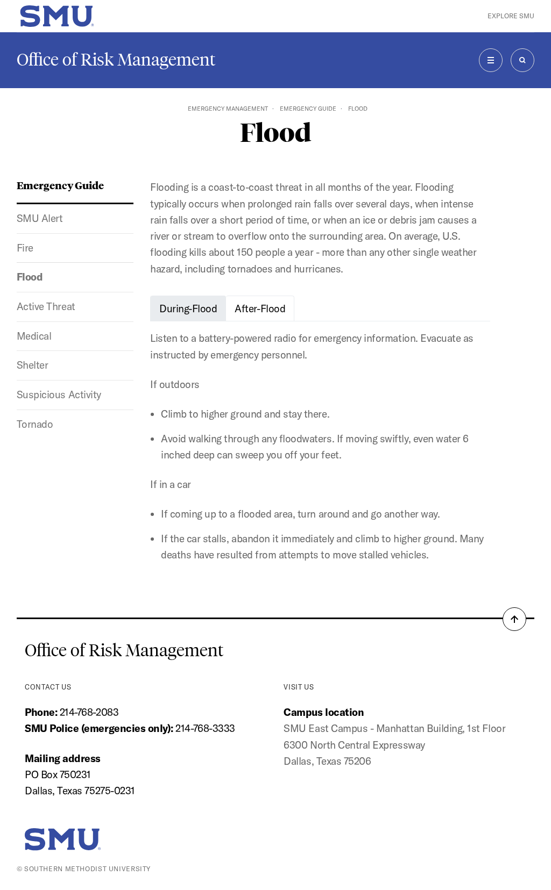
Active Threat (46, 306)
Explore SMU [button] (511, 16)
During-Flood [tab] (188, 308)
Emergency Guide (308, 108)
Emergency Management (228, 108)
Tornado (35, 424)
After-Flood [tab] (260, 308)
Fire (25, 247)
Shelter (32, 364)
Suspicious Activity (59, 394)
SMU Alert (40, 218)
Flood (30, 276)
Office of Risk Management (116, 59)
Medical (34, 335)
